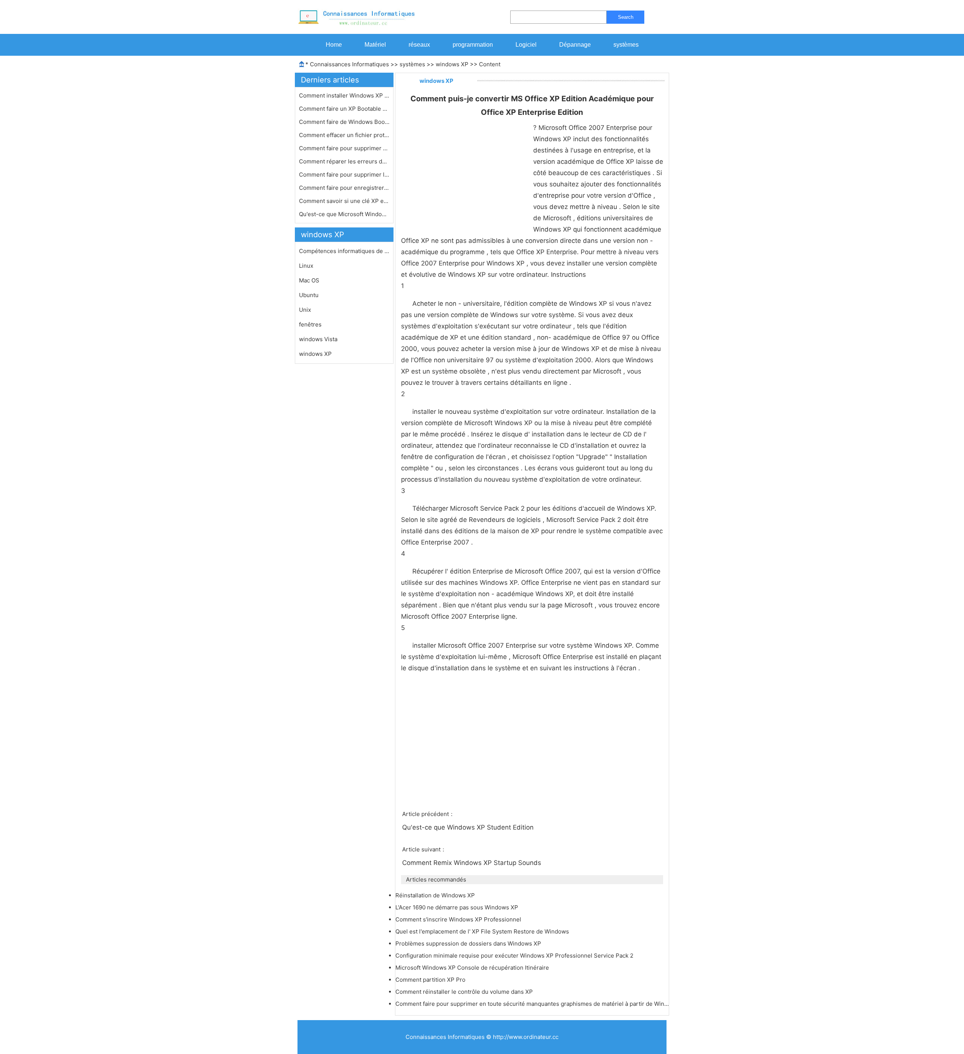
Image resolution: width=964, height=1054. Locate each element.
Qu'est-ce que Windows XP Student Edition (468, 827)
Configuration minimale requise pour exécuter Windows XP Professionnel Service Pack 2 (515, 955)
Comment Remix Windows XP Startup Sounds (472, 862)
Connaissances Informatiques (349, 64)
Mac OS (309, 280)
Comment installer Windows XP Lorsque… (344, 95)
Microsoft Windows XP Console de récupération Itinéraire (473, 967)
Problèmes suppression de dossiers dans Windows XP (469, 943)
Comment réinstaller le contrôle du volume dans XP (464, 991)
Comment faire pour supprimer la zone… (344, 174)
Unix (305, 309)
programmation (473, 44)
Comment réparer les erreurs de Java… (344, 161)
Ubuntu (309, 295)
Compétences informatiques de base (344, 251)
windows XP (452, 64)
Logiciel (526, 44)
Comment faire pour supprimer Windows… (344, 148)
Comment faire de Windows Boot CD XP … (344, 121)
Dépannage (575, 44)
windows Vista (318, 339)
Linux (306, 265)
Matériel (375, 44)
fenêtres (310, 324)
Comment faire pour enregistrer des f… (344, 187)
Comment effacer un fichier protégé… (344, 135)
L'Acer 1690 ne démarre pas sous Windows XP (457, 907)
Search (625, 17)
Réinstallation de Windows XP (435, 895)
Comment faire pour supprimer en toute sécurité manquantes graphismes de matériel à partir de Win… (532, 1003)
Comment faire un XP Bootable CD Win (344, 108)
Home (334, 44)
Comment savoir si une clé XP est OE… (344, 200)
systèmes (626, 44)
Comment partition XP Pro (431, 979)
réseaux (419, 44)
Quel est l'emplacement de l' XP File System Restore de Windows (482, 931)
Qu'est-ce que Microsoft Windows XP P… (344, 214)
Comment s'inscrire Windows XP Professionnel (459, 919)
